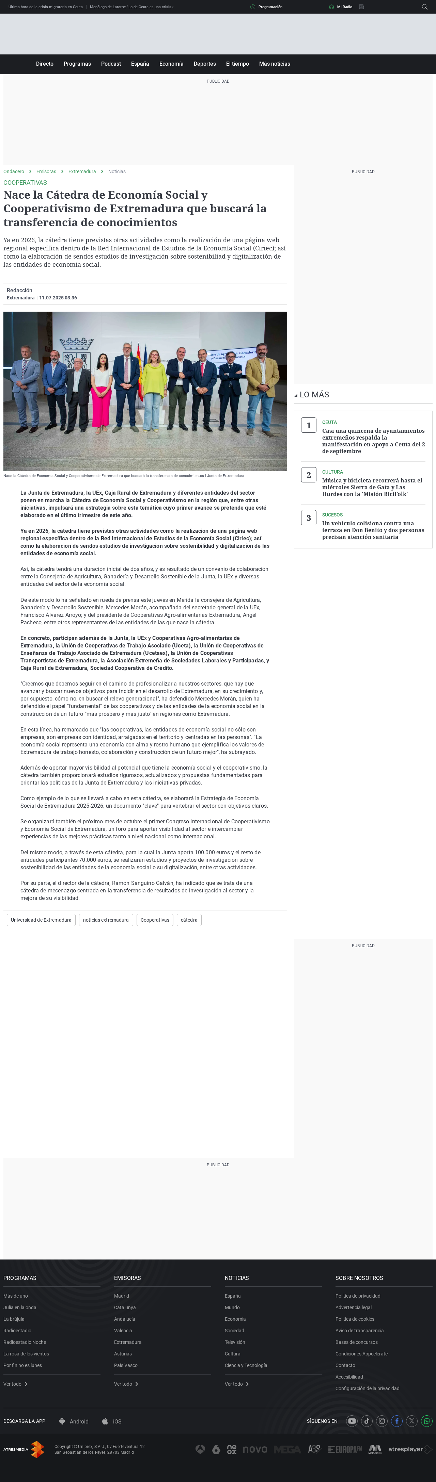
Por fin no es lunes (22, 1365)
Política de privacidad (358, 1296)
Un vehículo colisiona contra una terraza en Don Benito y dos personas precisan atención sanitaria (373, 530)
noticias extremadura (106, 920)
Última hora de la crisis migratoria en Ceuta (46, 7)
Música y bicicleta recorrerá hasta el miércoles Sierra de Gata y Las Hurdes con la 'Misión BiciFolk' (372, 487)
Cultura (232, 1353)
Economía (171, 64)
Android (78, 1421)
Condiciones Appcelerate (362, 1353)
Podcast (111, 64)
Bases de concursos (357, 1342)
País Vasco (126, 1365)
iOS (117, 1421)
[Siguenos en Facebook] (397, 1421)
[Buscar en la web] (425, 6)
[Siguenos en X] (412, 1421)
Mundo (232, 1307)
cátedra (189, 920)
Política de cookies (355, 1319)
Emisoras (46, 171)
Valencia (123, 1330)
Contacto (345, 1365)
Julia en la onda (19, 1307)
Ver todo (12, 1384)
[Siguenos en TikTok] (367, 1421)
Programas (77, 64)
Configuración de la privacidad (368, 1388)
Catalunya (125, 1307)
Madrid (121, 1296)
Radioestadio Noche (24, 1342)
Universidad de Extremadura (41, 920)
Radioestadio (17, 1330)
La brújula (14, 1319)
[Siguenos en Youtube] (352, 1421)
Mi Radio (344, 7)
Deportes (205, 64)
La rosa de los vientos (26, 1353)
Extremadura (82, 171)
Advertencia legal (354, 1307)
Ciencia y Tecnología (246, 1365)
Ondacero (13, 171)
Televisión (235, 1342)
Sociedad (234, 1330)
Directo (44, 64)
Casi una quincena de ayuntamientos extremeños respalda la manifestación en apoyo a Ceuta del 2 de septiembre (373, 441)
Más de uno (15, 1296)
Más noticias (274, 64)
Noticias (117, 171)
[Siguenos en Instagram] (382, 1421)
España (140, 64)
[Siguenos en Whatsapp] (427, 1421)
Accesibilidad (349, 1377)
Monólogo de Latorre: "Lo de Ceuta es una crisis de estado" (140, 7)
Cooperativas (155, 920)
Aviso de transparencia (360, 1330)
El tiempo (237, 64)
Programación (270, 7)
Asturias (123, 1353)
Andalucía (124, 1319)
